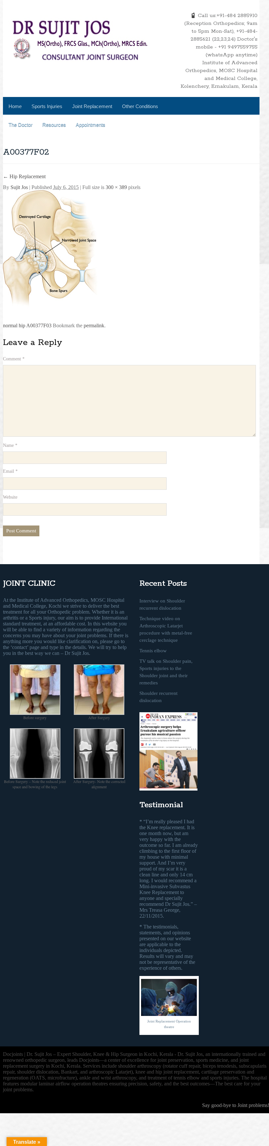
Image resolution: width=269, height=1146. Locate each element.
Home (15, 106)
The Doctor (20, 124)
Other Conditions (140, 106)
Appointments (90, 124)
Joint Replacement (92, 106)
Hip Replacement (24, 176)
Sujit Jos (19, 187)
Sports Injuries (46, 106)
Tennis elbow (153, 650)
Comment (14, 358)
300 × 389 (116, 187)
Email (10, 471)
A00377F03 (39, 325)
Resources (54, 124)
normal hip (14, 325)
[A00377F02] (52, 253)
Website (10, 497)
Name (10, 445)
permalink (94, 325)
